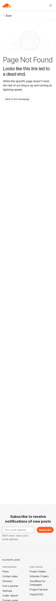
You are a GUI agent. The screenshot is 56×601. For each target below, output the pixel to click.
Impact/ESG (36, 594)
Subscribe (45, 529)
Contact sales (10, 576)
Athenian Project (39, 576)
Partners (7, 581)
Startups (7, 590)
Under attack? (10, 595)
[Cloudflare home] (6, 5)
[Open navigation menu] (51, 5)
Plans (5, 571)
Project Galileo (38, 571)
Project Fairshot (39, 589)
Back (9, 15)
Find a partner (10, 585)
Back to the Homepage (17, 99)
